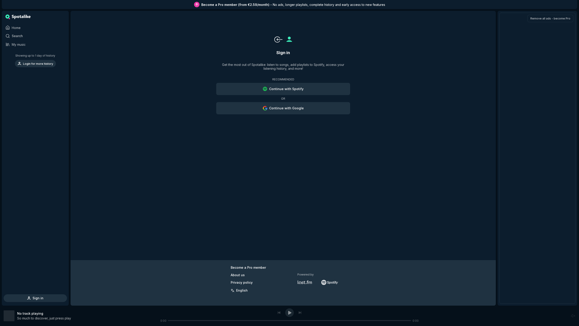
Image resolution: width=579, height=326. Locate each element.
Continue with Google (286, 108)
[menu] (35, 60)
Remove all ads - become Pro (550, 18)
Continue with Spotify (286, 89)
